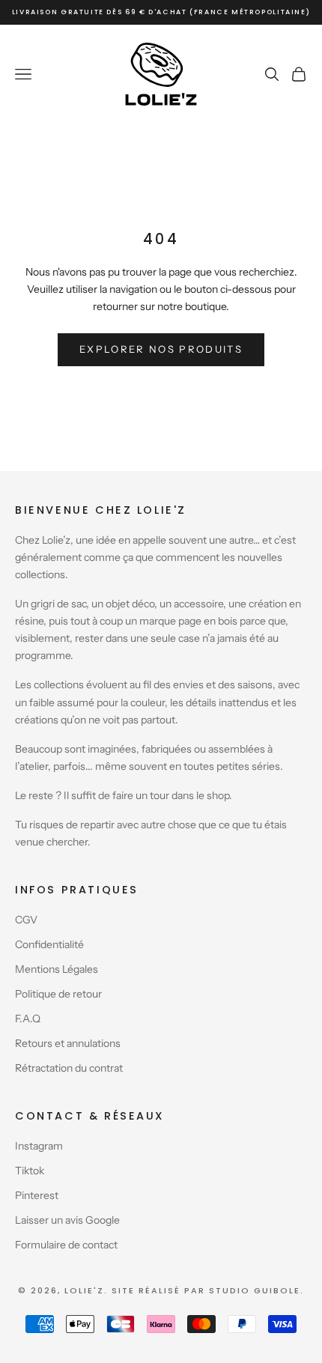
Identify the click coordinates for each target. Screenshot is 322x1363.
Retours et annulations (68, 1043)
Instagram (39, 1146)
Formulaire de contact (66, 1244)
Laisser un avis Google (67, 1220)
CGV (26, 919)
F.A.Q (27, 1018)
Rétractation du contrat (69, 1068)
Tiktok (29, 1170)
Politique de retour (58, 994)
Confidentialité (49, 944)
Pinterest (36, 1195)
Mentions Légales (56, 969)
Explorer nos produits (161, 349)
